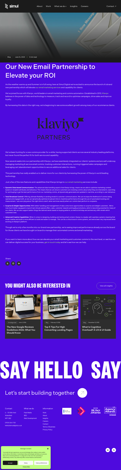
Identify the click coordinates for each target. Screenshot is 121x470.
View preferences (41, 463)
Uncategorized (12, 322)
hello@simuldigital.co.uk (13, 425)
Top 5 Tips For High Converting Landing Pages (58, 328)
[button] (48, 449)
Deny (26, 463)
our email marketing (74, 182)
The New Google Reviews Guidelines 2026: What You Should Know (21, 330)
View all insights (106, 286)
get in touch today (52, 242)
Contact (110, 6)
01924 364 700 (10, 423)
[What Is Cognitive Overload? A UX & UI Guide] (98, 306)
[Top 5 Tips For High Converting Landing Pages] (60, 306)
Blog (9, 57)
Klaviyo (105, 93)
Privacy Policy (26, 467)
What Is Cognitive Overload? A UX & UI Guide (96, 328)
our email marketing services (48, 87)
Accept (10, 463)
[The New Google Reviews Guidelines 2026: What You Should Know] (23, 306)
